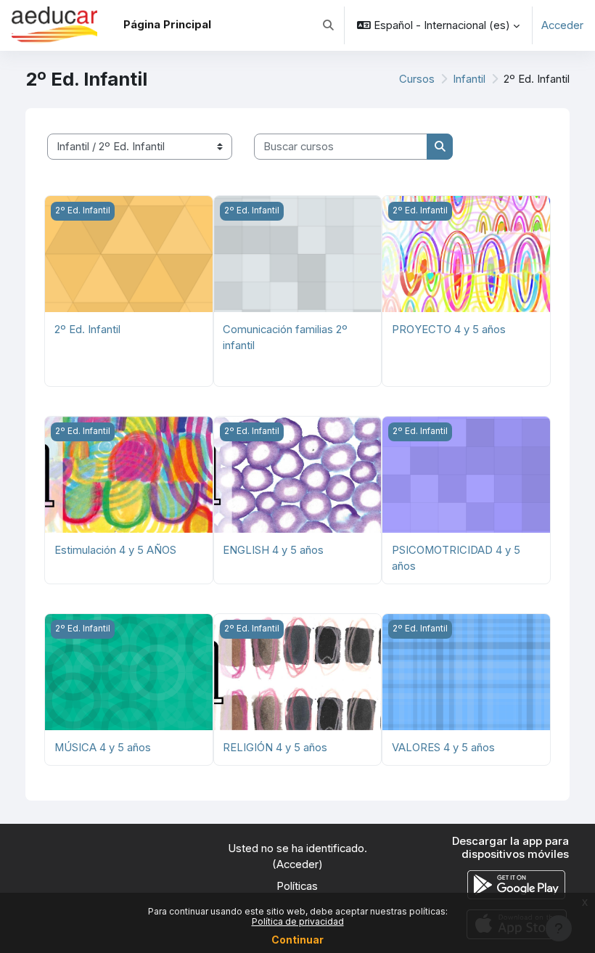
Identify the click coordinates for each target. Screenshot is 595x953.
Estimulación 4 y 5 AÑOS (115, 550)
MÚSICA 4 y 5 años (102, 747)
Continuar (297, 939)
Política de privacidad (298, 921)
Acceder (562, 25)
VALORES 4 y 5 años (443, 747)
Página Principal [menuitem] (167, 24)
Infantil (469, 79)
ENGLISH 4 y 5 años (273, 550)
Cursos (417, 79)
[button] (328, 25)
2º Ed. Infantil (87, 329)
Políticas (297, 886)
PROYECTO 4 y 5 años (449, 329)
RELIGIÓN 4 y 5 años (275, 747)
